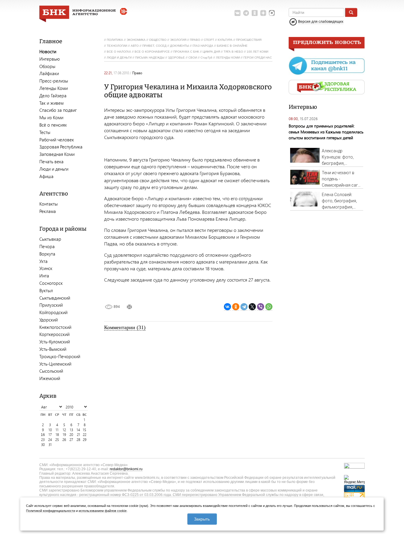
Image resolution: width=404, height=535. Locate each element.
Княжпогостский (55, 327)
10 (50, 430)
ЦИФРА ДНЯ (211, 51)
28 (78, 439)
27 (71, 439)
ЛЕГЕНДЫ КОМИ (228, 57)
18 (57, 434)
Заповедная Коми (57, 154)
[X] (252, 307)
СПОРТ (209, 39)
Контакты (48, 204)
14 (78, 430)
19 (64, 434)
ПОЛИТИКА (115, 39)
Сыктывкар (50, 239)
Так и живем (51, 103)
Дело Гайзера (53, 95)
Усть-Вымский (52, 349)
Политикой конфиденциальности (50, 511)
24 (50, 439)
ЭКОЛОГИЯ (178, 39)
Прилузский (51, 305)
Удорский (48, 320)
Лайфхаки (49, 73)
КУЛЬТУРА (225, 39)
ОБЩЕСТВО (158, 39)
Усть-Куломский (54, 342)
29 (84, 439)
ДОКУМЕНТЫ (179, 45)
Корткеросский (54, 334)
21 (78, 434)
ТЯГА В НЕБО (233, 51)
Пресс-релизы (53, 81)
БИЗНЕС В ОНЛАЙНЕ (232, 45)
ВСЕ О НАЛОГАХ (119, 51)
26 (64, 439)
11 (57, 430)
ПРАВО (195, 39)
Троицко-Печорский (59, 356)
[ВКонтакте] (227, 307)
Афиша (46, 176)
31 (50, 444)
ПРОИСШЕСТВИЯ (248, 39)
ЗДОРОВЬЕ (176, 57)
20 (71, 434)
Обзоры (47, 66)
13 (71, 430)
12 (64, 430)
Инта (44, 276)
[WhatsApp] (268, 307)
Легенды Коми (53, 88)
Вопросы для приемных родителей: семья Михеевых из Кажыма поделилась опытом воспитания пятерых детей (326, 131)
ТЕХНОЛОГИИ (117, 45)
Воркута (47, 254)
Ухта (43, 261)
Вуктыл (46, 290)
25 (57, 439)
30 (43, 444)
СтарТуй (206, 57)
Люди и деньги (53, 169)
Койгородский (53, 312)
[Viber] (260, 307)
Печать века (51, 161)
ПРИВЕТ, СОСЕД (154, 45)
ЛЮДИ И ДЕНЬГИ (119, 57)
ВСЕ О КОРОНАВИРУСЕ (152, 51)
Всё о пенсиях (53, 125)
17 (50, 434)
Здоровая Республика (61, 147)
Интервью (49, 59)
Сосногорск (51, 283)
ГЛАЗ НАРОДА (203, 45)
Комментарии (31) (125, 327)
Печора (47, 246)
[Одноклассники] (235, 307)
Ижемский (49, 378)
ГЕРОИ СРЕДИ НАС (257, 57)
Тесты (44, 132)
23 (43, 439)
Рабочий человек (56, 140)
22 (84, 434)
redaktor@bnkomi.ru (126, 469)
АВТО (135, 45)
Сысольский (51, 371)
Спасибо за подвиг (58, 110)
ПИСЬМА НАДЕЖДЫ (149, 57)
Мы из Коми (51, 117)
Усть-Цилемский (55, 364)
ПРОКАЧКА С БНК (186, 51)
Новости (47, 51)
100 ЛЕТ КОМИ (257, 51)
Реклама (47, 211)
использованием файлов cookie (103, 511)
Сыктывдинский (54, 298)
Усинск (45, 268)
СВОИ (192, 57)
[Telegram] (244, 307)
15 (84, 430)
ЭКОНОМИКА (136, 39)
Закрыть (202, 519)
